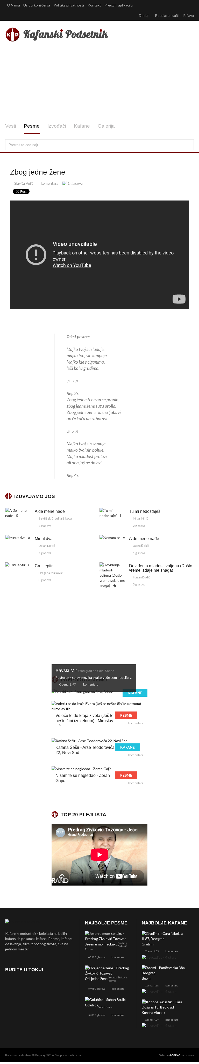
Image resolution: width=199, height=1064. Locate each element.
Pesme (32, 126)
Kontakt (94, 5)
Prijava (188, 15)
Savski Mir (84, 670)
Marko (175, 1055)
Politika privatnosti (69, 5)
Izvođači (56, 126)
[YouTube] (38, 984)
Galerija (106, 126)
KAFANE (135, 692)
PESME (126, 715)
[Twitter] (24, 984)
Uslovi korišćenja (36, 5)
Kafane (82, 126)
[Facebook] (10, 984)
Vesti (10, 126)
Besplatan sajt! (167, 15)
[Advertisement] (99, 82)
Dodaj (144, 15)
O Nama (13, 5)
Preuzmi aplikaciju (118, 5)
